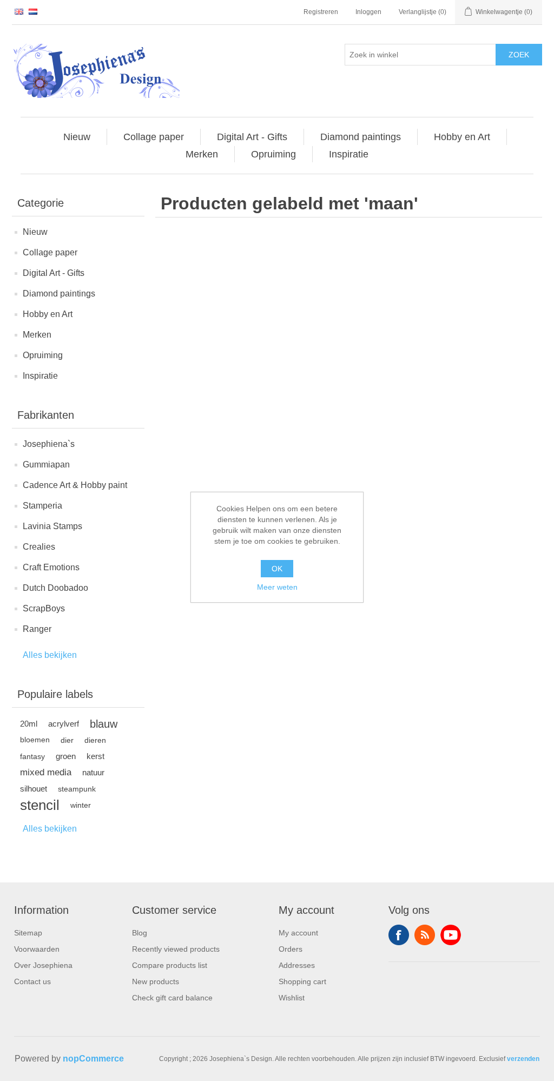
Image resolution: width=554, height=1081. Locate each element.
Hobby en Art (47, 314)
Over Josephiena (43, 965)
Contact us (32, 981)
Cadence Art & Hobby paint (75, 485)
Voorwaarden (37, 949)
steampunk (77, 789)
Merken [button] (202, 154)
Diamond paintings (59, 293)
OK (277, 568)
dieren (95, 740)
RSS (424, 935)
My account (298, 932)
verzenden (523, 1059)
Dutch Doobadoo (55, 587)
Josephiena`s (49, 444)
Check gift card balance (172, 997)
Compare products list (169, 965)
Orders (290, 949)
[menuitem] (77, 137)
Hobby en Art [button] (462, 136)
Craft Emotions (51, 567)
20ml (28, 723)
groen (66, 756)
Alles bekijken (50, 655)
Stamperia (42, 505)
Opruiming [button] (273, 154)
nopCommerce (93, 1058)
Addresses (297, 965)
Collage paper (50, 252)
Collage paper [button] (153, 136)
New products (155, 981)
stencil (40, 805)
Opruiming (43, 355)
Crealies (39, 546)
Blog (139, 932)
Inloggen (368, 12)
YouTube (450, 935)
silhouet (33, 788)
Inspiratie (40, 375)
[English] (18, 11)
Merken (37, 334)
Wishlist (292, 997)
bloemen (35, 740)
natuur (93, 772)
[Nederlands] (33, 11)
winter (80, 805)
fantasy (32, 756)
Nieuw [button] (76, 136)
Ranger (37, 629)
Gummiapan (46, 464)
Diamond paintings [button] (360, 136)
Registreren (321, 12)
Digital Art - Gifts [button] (252, 136)
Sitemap (28, 932)
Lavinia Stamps (52, 526)
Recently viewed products (176, 949)
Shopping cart (302, 981)
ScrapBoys (44, 608)
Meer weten (277, 587)
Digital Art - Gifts (53, 273)
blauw (103, 724)
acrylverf (63, 723)
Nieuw (35, 231)
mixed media (45, 772)
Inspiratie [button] (348, 154)
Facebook (398, 935)
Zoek (519, 54)
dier (67, 740)
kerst (95, 756)
